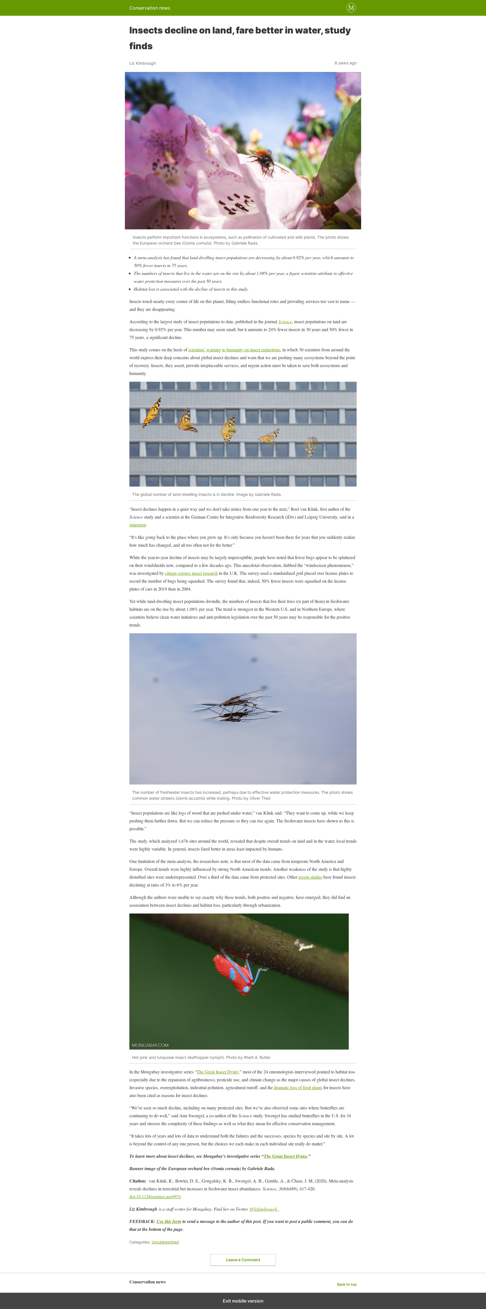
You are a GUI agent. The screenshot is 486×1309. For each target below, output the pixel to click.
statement (137, 525)
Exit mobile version (243, 1301)
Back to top (347, 1284)
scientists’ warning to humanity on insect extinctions (234, 349)
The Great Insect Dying (217, 1072)
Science (285, 321)
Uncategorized (165, 1242)
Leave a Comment (243, 1259)
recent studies (310, 877)
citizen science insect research (191, 573)
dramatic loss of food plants (298, 1087)
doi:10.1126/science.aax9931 (155, 1196)
